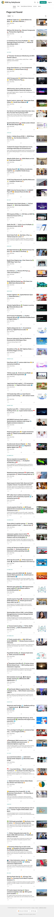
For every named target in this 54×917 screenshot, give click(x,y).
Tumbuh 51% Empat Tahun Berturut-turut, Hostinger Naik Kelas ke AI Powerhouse (19, 147)
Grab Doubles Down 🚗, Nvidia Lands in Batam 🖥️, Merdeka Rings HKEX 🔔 (21, 123)
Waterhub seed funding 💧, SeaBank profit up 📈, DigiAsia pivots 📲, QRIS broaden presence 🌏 (21, 707)
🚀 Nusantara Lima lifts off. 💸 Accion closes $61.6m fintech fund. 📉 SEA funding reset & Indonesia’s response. (20, 665)
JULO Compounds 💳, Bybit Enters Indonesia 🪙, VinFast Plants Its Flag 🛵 (20, 79)
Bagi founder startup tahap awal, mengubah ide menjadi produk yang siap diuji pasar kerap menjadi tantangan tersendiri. (20, 115)
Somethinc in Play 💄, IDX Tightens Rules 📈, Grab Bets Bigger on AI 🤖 (20, 349)
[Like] (8, 26)
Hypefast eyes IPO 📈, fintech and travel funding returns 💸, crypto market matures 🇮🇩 (21, 409)
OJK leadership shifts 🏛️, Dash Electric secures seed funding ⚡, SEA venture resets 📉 (20, 395)
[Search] (35, 2)
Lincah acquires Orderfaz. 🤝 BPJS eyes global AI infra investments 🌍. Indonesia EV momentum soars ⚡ (20, 508)
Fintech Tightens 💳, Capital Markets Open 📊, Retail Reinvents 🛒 (20, 295)
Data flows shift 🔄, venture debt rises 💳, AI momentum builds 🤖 (20, 363)
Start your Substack (23, 911)
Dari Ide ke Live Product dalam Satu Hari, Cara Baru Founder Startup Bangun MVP (20, 111)
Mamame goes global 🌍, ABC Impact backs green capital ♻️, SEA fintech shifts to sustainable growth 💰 (20, 588)
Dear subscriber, (10, 23)
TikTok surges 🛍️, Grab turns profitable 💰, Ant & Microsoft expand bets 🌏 (20, 373)
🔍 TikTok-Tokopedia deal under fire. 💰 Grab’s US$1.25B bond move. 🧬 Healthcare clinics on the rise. (20, 834)
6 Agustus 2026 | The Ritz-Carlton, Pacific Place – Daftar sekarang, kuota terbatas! (19, 60)
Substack (20, 914)
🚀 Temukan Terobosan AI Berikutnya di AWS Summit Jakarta (20, 56)
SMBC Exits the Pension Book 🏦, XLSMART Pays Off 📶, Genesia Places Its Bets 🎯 (20, 191)
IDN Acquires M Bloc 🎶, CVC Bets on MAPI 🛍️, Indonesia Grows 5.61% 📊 (21, 214)
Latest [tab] (9, 16)
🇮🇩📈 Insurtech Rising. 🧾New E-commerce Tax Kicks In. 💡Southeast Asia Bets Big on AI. (21, 770)
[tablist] (10, 16)
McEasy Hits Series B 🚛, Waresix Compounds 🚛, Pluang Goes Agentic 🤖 (21, 31)
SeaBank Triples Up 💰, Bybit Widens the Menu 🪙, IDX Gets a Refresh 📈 (19, 20)
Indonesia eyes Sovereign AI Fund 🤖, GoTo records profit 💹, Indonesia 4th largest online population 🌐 (21, 719)
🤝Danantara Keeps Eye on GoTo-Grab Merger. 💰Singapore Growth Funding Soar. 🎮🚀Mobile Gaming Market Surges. (20, 848)
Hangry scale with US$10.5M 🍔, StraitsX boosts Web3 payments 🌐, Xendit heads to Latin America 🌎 (20, 574)
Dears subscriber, (11, 500)
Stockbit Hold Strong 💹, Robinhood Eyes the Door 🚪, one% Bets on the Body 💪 (20, 250)
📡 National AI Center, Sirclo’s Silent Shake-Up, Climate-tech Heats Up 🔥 (20, 781)
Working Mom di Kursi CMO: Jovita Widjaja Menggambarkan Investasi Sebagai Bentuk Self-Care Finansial (20, 614)
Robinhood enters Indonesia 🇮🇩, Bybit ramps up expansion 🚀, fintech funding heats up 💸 (20, 473)
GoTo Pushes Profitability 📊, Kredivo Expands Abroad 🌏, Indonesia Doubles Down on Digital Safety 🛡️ (21, 317)
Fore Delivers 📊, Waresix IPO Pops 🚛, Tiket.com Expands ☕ (18, 271)
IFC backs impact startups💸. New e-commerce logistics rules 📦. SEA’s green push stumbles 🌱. (19, 891)
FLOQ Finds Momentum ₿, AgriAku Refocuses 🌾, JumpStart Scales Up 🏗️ (21, 180)
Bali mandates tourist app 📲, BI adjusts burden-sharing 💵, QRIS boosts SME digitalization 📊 (19, 678)
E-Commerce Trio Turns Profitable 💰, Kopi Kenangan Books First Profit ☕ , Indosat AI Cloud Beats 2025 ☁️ (20, 42)
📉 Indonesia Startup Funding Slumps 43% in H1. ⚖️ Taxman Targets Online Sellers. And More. (20, 809)
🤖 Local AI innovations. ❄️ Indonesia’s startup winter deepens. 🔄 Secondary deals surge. (20, 758)
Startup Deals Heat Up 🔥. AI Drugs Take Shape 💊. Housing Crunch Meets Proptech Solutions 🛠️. (20, 878)
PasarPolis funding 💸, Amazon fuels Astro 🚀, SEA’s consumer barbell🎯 (20, 653)
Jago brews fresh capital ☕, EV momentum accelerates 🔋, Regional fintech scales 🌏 (20, 384)
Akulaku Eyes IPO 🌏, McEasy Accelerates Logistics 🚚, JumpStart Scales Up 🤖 (19, 170)
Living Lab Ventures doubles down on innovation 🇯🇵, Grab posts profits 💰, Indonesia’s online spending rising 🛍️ (18, 549)
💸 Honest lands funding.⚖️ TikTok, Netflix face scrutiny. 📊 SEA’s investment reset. (20, 626)
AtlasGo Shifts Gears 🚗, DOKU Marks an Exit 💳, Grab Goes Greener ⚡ (20, 159)
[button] (14, 6)
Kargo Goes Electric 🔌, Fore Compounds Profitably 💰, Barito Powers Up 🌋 (19, 68)
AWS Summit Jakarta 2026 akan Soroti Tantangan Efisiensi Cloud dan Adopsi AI (19, 89)
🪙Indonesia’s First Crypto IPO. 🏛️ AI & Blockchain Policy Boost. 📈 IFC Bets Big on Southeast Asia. (20, 793)
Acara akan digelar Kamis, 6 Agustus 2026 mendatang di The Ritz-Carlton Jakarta (21, 93)
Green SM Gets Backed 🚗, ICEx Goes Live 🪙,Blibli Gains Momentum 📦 (19, 282)
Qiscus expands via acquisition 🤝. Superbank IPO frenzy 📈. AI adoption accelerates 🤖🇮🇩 (18, 460)
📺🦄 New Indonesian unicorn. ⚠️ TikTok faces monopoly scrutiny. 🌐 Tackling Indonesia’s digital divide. (19, 861)
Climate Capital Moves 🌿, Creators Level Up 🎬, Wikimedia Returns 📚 (20, 306)
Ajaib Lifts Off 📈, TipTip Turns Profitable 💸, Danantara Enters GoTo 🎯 (20, 225)
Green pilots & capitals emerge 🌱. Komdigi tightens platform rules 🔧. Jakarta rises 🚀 (20, 524)
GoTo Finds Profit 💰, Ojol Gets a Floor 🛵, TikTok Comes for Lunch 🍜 (19, 236)
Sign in (50, 2)
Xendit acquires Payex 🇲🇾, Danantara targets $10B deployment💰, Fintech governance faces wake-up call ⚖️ (20, 600)
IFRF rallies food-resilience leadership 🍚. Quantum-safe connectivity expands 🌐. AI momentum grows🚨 (20, 496)
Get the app (33, 911)
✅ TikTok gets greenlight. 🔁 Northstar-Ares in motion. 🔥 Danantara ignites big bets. (20, 822)
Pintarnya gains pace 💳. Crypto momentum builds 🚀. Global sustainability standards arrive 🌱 (20, 433)
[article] (27, 23)
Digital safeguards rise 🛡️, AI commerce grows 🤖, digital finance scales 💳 (19, 328)
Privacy (33, 907)
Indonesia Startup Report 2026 (14, 342)
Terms (36, 907)
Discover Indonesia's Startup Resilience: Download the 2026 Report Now (19, 339)
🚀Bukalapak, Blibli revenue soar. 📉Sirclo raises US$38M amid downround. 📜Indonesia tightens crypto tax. (19, 742)
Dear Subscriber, (10, 629)
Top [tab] (12, 16)
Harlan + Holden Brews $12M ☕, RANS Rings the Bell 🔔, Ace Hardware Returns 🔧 (20, 137)
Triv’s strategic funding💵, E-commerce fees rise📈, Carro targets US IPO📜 (20, 730)
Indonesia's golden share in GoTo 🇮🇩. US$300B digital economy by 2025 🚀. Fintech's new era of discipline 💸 (18, 535)
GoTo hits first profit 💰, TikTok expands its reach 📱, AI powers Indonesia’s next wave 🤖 (21, 560)
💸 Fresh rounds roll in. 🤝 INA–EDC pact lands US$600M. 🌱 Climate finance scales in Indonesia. (20, 641)
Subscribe (43, 2)
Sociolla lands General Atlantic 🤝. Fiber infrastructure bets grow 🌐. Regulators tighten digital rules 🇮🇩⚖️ (19, 445)
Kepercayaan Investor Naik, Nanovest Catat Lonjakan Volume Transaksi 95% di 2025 (20, 484)
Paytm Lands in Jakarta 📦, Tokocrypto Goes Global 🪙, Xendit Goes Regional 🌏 (20, 101)
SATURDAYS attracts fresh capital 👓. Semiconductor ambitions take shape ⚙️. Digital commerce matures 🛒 (19, 421)
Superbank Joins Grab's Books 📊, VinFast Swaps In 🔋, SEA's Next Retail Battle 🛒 (20, 204)
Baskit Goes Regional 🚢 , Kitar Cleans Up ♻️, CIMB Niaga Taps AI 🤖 (20, 261)
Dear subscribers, (11, 352)
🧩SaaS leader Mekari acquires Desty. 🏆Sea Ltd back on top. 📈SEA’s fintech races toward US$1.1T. (21, 690)
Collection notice (42, 907)
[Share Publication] (37, 2)
